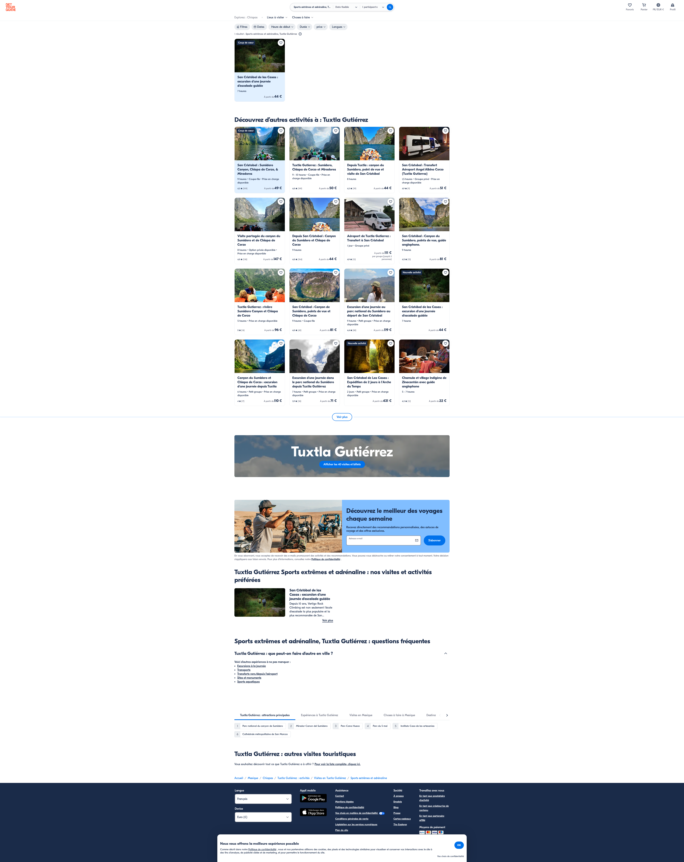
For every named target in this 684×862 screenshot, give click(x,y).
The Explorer (400, 824)
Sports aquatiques (248, 681)
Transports (243, 670)
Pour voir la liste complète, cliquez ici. (338, 764)
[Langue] (658, 5)
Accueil (238, 778)
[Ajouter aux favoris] (281, 43)
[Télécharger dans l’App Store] (313, 813)
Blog (395, 807)
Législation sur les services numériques (356, 824)
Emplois (397, 801)
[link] (259, 70)
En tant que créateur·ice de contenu (434, 808)
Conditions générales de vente (351, 818)
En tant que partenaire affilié (431, 818)
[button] (259, 70)
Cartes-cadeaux (402, 818)
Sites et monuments (249, 677)
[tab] (264, 715)
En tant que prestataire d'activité (432, 798)
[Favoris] (630, 5)
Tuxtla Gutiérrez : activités (293, 778)
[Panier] (644, 5)
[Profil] (672, 5)
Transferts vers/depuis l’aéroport (257, 673)
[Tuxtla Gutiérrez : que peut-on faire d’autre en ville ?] (446, 653)
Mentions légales (344, 801)
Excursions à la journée (251, 666)
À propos (398, 796)
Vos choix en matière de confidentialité (356, 813)
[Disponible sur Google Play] (313, 798)
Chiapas (268, 778)
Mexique (253, 778)
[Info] (300, 34)
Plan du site (341, 830)
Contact (339, 796)
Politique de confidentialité (325, 559)
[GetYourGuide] (11, 7)
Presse (396, 813)
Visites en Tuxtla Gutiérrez (330, 778)
